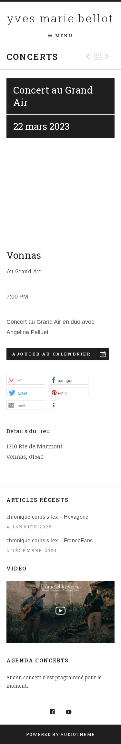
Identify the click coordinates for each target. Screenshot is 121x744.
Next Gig (108, 56)
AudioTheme (77, 734)
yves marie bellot (60, 18)
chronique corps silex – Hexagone (47, 517)
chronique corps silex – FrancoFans (49, 540)
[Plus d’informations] (53, 405)
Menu (64, 36)
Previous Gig (87, 56)
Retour (97, 56)
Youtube (69, 712)
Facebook (52, 712)
